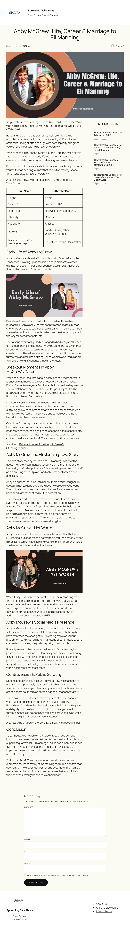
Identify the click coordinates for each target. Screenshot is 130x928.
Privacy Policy (104, 911)
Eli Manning (42, 125)
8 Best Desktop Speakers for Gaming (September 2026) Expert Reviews (107, 147)
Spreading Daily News (41, 10)
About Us (101, 904)
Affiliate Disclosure (107, 907)
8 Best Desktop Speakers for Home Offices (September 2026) (106, 162)
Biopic (26, 46)
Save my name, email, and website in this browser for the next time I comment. (57, 875)
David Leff (120, 46)
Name (27, 839)
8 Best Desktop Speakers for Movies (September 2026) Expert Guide (107, 177)
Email (26, 851)
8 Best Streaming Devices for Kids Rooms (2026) (108, 133)
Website (27, 863)
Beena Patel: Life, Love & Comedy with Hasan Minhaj (49, 722)
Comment (28, 807)
